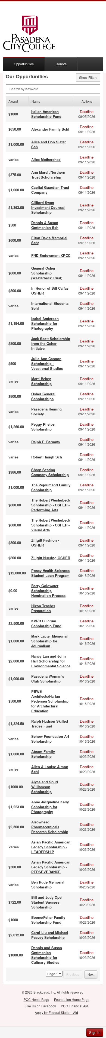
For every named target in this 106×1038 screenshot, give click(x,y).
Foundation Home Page (71, 999)
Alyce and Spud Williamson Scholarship (44, 786)
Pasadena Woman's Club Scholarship (47, 679)
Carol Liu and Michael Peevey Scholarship (49, 935)
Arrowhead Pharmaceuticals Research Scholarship (49, 826)
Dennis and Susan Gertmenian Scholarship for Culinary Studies (46, 955)
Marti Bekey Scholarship (41, 381)
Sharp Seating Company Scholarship (50, 472)
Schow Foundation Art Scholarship (50, 739)
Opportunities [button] (24, 64)
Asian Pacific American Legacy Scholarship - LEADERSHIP (50, 846)
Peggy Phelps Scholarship (43, 427)
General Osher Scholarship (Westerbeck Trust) (46, 273)
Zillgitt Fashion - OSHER (45, 543)
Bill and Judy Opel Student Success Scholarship (47, 902)
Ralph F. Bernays (45, 441)
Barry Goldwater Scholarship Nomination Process (48, 590)
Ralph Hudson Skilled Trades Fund (49, 724)
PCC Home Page (36, 999)
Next (91, 974)
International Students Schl (49, 306)
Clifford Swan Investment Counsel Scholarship (48, 207)
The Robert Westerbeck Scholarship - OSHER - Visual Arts (50, 525)
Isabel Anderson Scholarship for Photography (45, 323)
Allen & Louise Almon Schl (49, 769)
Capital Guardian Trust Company (50, 190)
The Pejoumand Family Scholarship (50, 487)
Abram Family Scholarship (43, 754)
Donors (61, 64)
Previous (72, 974)
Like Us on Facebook (40, 1006)
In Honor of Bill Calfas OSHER (49, 291)
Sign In (94, 1032)
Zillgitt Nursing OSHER (50, 557)
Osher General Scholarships (43, 396)
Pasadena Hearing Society (46, 411)
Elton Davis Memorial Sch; (49, 240)
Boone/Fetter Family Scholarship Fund (48, 920)
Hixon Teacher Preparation (43, 608)
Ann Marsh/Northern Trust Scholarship (48, 175)
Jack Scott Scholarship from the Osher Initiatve (50, 343)
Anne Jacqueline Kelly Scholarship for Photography (50, 806)
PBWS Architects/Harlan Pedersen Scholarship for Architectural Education (49, 701)
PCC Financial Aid (74, 1006)
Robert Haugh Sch (46, 457)
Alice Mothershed (46, 159)
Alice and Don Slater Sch (48, 144)
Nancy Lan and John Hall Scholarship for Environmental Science (50, 661)
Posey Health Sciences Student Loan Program (50, 573)
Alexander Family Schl (50, 129)
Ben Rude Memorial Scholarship (47, 884)
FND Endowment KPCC (50, 255)
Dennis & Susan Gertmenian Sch (44, 225)
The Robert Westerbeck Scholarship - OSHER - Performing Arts (50, 504)
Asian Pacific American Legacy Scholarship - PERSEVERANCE (50, 866)
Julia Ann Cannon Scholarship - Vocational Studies (47, 363)
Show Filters (88, 77)
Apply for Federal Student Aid (56, 1012)
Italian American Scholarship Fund (46, 114)
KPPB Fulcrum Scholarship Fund (46, 623)
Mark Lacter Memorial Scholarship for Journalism (49, 640)
